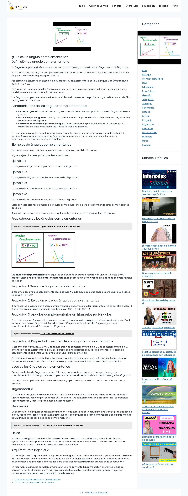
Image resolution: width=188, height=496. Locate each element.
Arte (175, 6)
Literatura (132, 6)
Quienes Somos (98, 6)
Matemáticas (149, 132)
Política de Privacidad (97, 492)
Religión (146, 145)
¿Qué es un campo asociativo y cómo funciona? (37, 479)
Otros (145, 140)
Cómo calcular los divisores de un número (34, 482)
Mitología (147, 136)
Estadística (148, 91)
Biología (146, 74)
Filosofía (146, 95)
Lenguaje (147, 120)
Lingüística (148, 124)
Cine (144, 82)
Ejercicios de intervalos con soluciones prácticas (157, 193)
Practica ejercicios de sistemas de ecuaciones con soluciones (159, 353)
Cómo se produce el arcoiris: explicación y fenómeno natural (158, 409)
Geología (147, 103)
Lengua (116, 6)
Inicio (82, 6)
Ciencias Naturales (152, 78)
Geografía (148, 99)
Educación (148, 6)
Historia (163, 6)
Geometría (148, 107)
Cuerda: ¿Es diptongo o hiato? (158, 327)
